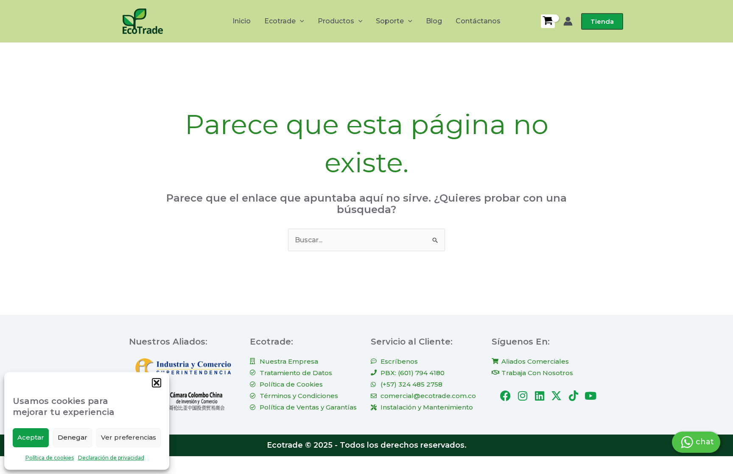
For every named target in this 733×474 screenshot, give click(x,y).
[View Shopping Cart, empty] (548, 21)
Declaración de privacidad (111, 457)
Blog (434, 21)
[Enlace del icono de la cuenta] (568, 21)
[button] (156, 383)
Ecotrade (280, 21)
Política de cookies (49, 457)
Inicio (241, 21)
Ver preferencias (128, 437)
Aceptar (30, 437)
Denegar (72, 437)
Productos (336, 21)
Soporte (390, 21)
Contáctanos (478, 21)
